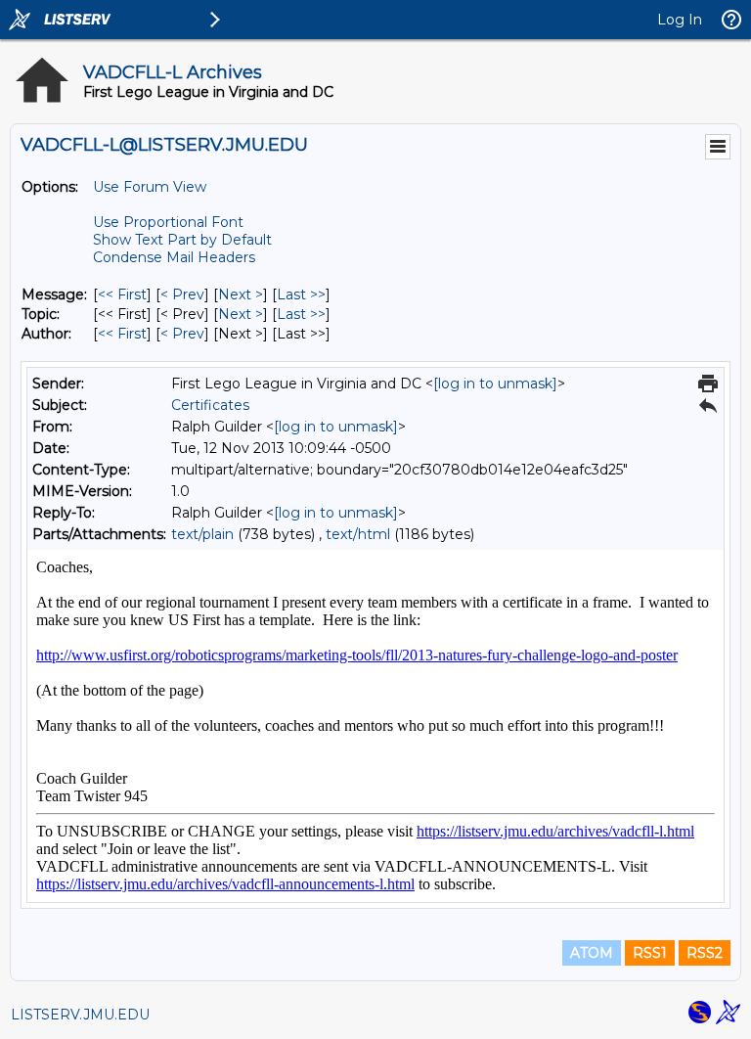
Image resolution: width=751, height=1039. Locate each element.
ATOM (591, 953)
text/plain (202, 534)
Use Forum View (149, 187)
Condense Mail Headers (174, 257)
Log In (679, 19)
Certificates (210, 405)
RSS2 (704, 953)
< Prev (182, 294)
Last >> (301, 294)
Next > (240, 294)
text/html (358, 534)
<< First (122, 294)
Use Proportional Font (168, 222)
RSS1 (650, 953)
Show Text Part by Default (182, 239)
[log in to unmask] (495, 383)
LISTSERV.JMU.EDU (80, 1014)
